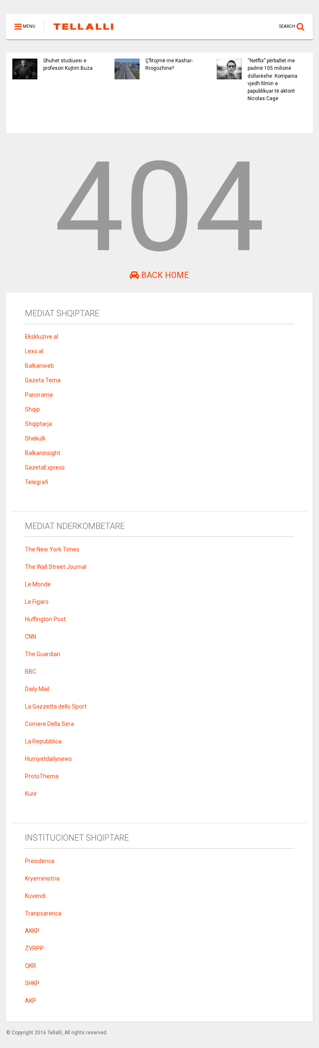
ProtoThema (42, 776)
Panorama (39, 394)
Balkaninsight (42, 453)
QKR (30, 965)
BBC (30, 671)
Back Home (164, 275)
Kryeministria (42, 878)
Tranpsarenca (43, 913)
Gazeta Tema (43, 380)
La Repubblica (43, 741)
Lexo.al (34, 351)
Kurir (31, 793)
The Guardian (42, 654)
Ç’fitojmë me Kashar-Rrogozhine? (169, 64)
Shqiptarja (38, 424)
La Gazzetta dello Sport (55, 706)
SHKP (32, 983)
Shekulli (35, 438)
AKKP (32, 930)
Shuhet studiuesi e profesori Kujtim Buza (68, 64)
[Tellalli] (79, 33)
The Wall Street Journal (55, 566)
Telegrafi (36, 482)
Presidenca (39, 861)
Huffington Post (45, 619)
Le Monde (38, 584)
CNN (30, 636)
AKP (30, 1000)
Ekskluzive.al (41, 336)
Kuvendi (35, 896)
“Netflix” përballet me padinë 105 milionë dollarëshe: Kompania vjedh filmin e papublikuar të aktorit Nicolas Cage (272, 79)
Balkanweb (39, 365)
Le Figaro (37, 601)
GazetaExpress (45, 467)
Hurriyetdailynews (48, 758)
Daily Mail (37, 689)
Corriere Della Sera (49, 724)
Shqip (32, 409)
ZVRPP (34, 948)
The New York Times (52, 549)
